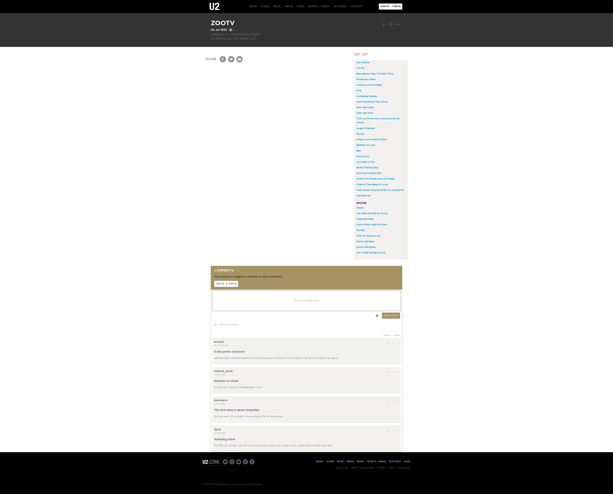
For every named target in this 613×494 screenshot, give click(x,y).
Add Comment (391, 316)
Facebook (223, 59)
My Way (360, 230)
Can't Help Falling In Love (370, 253)
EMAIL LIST (342, 468)
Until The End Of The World (371, 102)
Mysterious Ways (365, 79)
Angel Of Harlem (365, 128)
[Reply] (388, 343)
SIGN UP (385, 7)
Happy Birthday (365, 219)
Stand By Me (363, 196)
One (358, 91)
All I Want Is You (365, 162)
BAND (360, 461)
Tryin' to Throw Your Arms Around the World (377, 121)
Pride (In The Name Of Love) (372, 184)
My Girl (360, 134)
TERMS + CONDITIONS (362, 468)
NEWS (319, 461)
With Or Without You (368, 236)
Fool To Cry (362, 156)
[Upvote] (394, 343)
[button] (357, 6)
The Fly (360, 68)
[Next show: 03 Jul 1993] (397, 24)
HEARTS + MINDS (376, 461)
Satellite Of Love (365, 145)
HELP (392, 468)
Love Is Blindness (366, 247)
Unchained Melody (366, 96)
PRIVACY (381, 468)
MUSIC (340, 461)
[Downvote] (399, 343)
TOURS (330, 461)
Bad (358, 151)
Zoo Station (363, 62)
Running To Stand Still (368, 173)
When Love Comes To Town (371, 139)
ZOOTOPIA (395, 461)
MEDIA (350, 461)
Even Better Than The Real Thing (374, 74)
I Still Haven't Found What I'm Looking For (380, 190)
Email (239, 59)
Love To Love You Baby (369, 85)
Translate (404, 468)
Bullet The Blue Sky (367, 168)
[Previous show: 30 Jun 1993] (384, 24)
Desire (359, 208)
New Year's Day (365, 107)
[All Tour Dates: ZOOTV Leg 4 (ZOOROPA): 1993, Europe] (391, 24)
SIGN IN (397, 7)
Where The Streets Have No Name (375, 179)
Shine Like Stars (365, 241)
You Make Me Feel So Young (371, 213)
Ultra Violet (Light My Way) (371, 225)
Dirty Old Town (364, 113)
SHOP (407, 461)
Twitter (231, 59)
